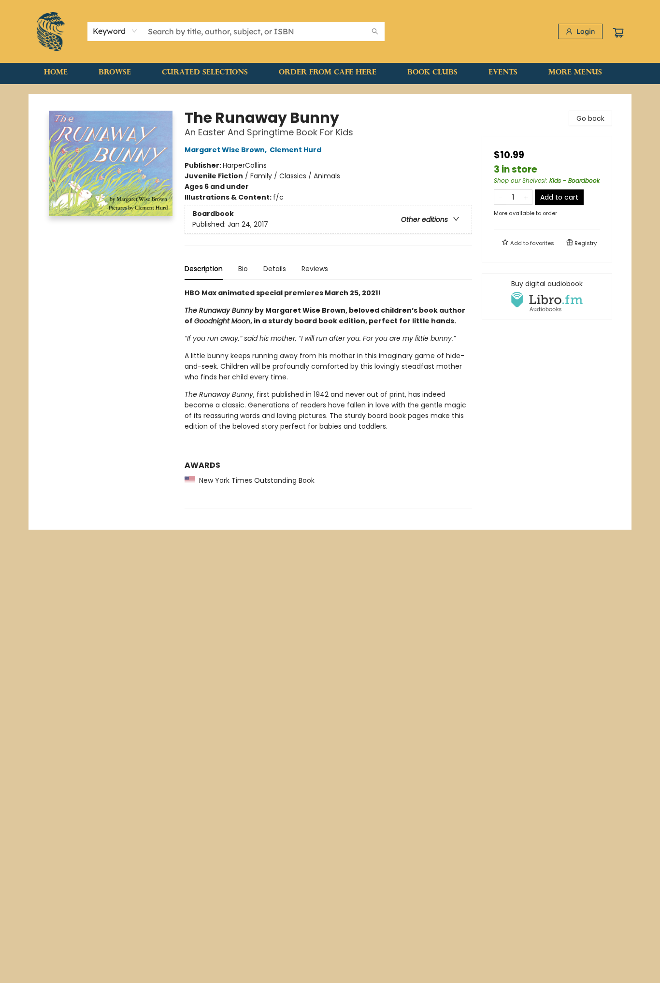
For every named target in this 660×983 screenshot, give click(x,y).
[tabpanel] (328, 398)
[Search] (375, 31)
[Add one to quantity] (526, 197)
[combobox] (115, 31)
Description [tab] (204, 269)
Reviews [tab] (314, 269)
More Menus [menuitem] (575, 72)
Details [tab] (274, 269)
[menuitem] (56, 73)
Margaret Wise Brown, (226, 150)
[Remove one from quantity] (500, 197)
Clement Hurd (295, 150)
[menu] (330, 73)
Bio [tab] (243, 269)
